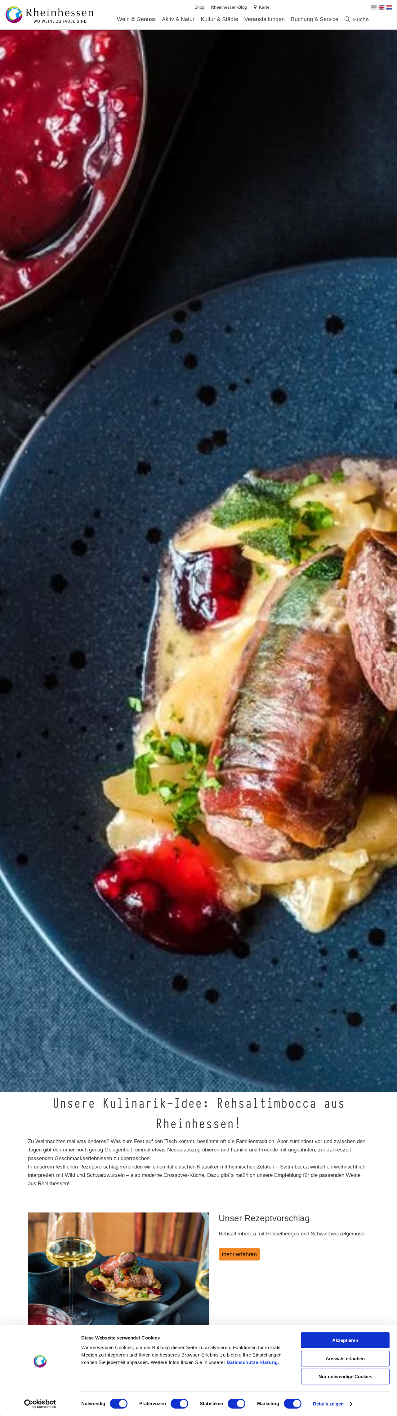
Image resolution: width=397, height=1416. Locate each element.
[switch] (179, 1404)
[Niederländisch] (389, 7)
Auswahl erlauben (345, 1358)
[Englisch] (381, 7)
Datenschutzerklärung (252, 1362)
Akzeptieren (345, 1340)
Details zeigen (328, 1403)
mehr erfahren (239, 1254)
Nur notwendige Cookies (345, 1376)
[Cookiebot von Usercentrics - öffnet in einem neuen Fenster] (40, 1404)
